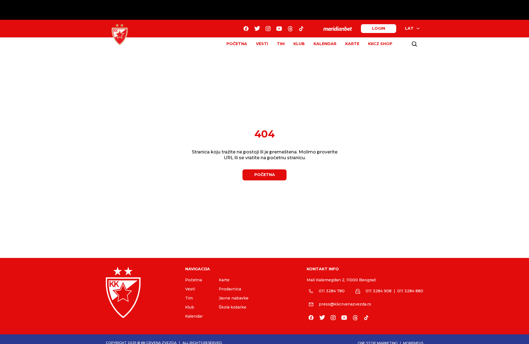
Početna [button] (264, 174)
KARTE (352, 43)
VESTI (262, 43)
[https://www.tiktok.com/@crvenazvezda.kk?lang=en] (301, 28)
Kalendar (194, 316)
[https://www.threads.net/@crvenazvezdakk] (290, 28)
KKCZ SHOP (380, 43)
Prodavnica (230, 289)
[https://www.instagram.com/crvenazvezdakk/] (268, 28)
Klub (189, 307)
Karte (224, 279)
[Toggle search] (414, 44)
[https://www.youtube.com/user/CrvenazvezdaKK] (279, 28)
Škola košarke (232, 307)
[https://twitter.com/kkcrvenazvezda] (257, 28)
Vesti (190, 289)
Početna (193, 279)
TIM (281, 43)
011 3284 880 (410, 290)
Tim (189, 298)
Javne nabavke (234, 298)
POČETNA (236, 43)
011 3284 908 (379, 290)
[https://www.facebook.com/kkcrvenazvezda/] (246, 28)
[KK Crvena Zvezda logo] (141, 292)
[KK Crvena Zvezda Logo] (119, 34)
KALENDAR (325, 43)
